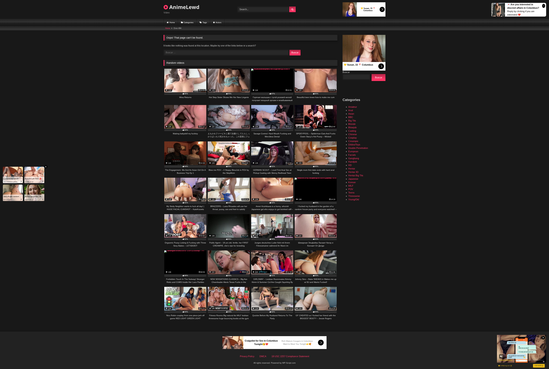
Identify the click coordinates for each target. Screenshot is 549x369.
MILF (350, 186)
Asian (351, 114)
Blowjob (352, 127)
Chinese (352, 134)
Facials (352, 155)
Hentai (351, 168)
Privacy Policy (247, 356)
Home (172, 22)
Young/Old (353, 199)
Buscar (346, 72)
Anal (350, 110)
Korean (352, 182)
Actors (218, 22)
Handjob (352, 162)
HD (350, 165)
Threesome (354, 196)
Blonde (352, 124)
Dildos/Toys (354, 144)
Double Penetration (358, 148)
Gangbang (353, 158)
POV (350, 189)
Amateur (352, 107)
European (353, 151)
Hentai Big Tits (355, 175)
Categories (188, 22)
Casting (352, 131)
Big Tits (352, 120)
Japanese (353, 179)
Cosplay (352, 138)
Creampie (353, 141)
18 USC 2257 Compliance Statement (290, 356)
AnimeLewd (183, 7)
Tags (205, 22)
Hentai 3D (353, 172)
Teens (351, 192)
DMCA (262, 356)
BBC (350, 117)
